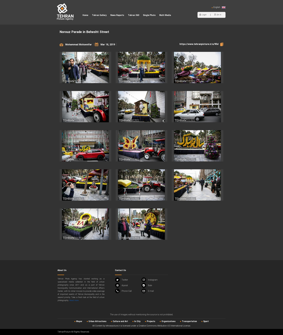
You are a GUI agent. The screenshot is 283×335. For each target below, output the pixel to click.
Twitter (125, 280)
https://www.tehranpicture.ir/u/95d (199, 44)
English (216, 7)
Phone (127, 291)
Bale (150, 285)
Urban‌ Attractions (97, 321)
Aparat (125, 285)
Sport (206, 321)
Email (151, 291)
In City (137, 321)
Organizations (169, 321)
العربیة (200, 10)
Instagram (153, 280)
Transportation (189, 321)
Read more (74, 300)
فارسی (207, 10)
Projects (151, 321)
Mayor (79, 321)
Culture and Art (120, 321)
